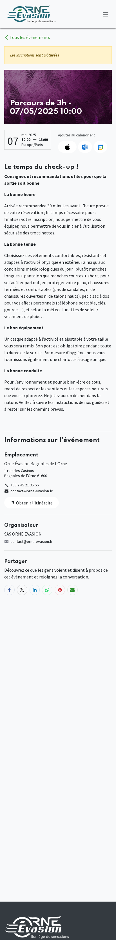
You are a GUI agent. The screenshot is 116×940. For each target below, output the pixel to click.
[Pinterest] (60, 590)
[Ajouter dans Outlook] (85, 147)
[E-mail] (72, 590)
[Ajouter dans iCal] (67, 147)
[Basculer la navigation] (105, 14)
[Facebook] (9, 590)
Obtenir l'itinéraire (34, 503)
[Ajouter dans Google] (100, 147)
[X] (22, 590)
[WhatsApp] (47, 590)
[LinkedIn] (35, 590)
